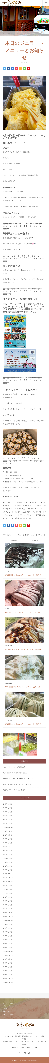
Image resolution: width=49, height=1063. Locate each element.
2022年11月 (6, 831)
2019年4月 (6, 967)
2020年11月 (6, 916)
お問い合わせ (6, 1011)
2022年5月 (6, 854)
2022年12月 (6, 827)
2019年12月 (6, 951)
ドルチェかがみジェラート (10, 1003)
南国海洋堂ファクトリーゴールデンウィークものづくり (20, 778)
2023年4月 (6, 812)
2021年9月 (6, 885)
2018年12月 (6, 978)
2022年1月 (6, 870)
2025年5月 (6, 804)
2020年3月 (6, 940)
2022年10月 (6, 835)
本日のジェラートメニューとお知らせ (13, 536)
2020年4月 (6, 936)
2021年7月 (6, 893)
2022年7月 (6, 847)
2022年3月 (6, 862)
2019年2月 (6, 971)
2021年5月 (6, 901)
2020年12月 (6, 912)
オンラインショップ (8, 1014)
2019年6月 (6, 963)
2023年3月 (6, 816)
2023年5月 (6, 808)
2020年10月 (6, 920)
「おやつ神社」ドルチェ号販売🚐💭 (14, 767)
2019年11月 (6, 955)
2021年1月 (6, 909)
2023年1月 (6, 823)
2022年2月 (6, 866)
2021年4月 (6, 905)
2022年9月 (6, 839)
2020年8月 (6, 928)
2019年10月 (6, 959)
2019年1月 (6, 974)
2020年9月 (6, 924)
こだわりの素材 (7, 1006)
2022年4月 (6, 858)
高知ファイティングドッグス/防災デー (15, 790)
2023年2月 (6, 819)
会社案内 (5, 1008)
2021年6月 (6, 897)
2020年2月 (6, 943)
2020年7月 (6, 932)
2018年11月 (6, 982)
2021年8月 (6, 889)
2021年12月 (6, 874)
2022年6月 (6, 850)
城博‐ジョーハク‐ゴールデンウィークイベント (17, 784)
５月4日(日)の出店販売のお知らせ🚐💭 (15, 773)
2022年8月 (6, 843)
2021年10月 (6, 881)
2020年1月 (6, 947)
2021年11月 (6, 878)
